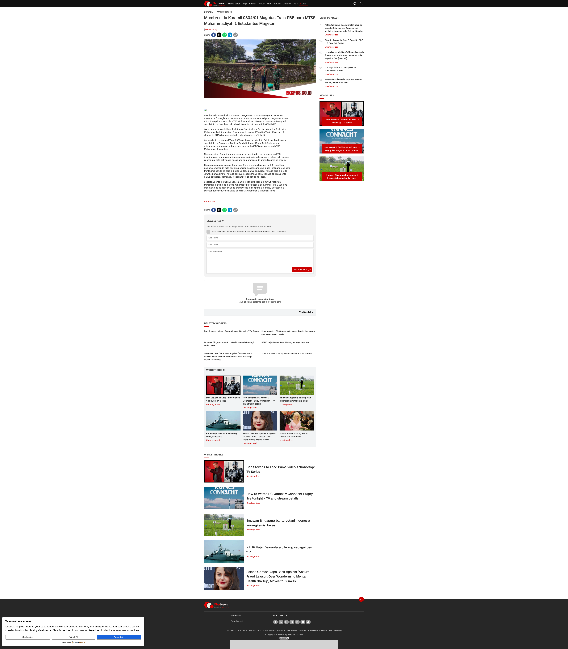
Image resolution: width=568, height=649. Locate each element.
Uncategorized (224, 11)
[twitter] (219, 35)
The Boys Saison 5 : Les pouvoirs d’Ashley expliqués (340, 69)
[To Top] (361, 599)
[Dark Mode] (361, 3)
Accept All (119, 637)
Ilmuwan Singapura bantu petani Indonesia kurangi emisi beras (229, 344)
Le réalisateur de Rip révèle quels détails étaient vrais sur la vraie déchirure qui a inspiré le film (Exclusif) (344, 55)
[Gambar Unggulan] (260, 97)
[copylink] (235, 35)
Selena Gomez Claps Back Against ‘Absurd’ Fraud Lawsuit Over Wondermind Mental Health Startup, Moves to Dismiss (228, 356)
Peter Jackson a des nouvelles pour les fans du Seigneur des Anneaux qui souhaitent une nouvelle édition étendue (344, 28)
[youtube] (302, 622)
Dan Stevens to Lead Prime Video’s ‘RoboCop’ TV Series (231, 331)
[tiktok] (308, 622)
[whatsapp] (224, 35)
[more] (362, 95)
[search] (355, 3)
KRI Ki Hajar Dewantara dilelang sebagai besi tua (285, 342)
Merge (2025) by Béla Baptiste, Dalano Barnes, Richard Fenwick (343, 81)
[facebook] (213, 35)
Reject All (73, 637)
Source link (210, 201)
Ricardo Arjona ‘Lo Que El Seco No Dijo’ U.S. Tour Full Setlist (344, 42)
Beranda (208, 11)
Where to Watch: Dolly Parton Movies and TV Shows (287, 353)
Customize (27, 637)
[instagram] (297, 622)
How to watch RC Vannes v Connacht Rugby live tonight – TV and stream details (289, 333)
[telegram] (230, 35)
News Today (211, 29)
